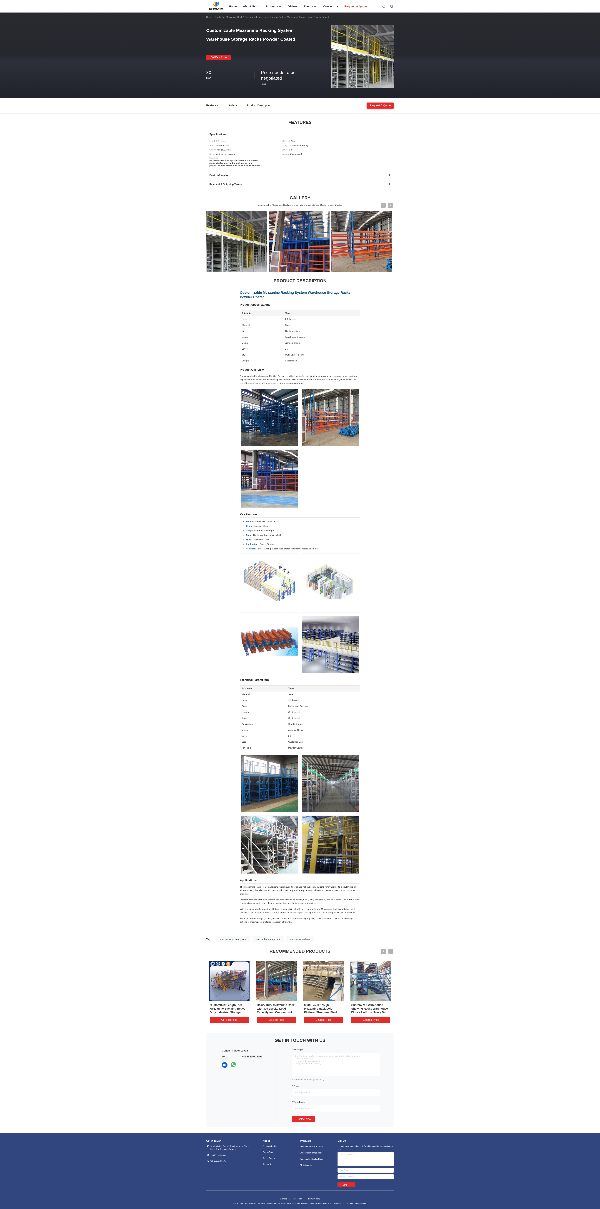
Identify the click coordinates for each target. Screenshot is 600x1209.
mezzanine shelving (300, 939)
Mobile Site (297, 1199)
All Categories (306, 1165)
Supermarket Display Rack (311, 1159)
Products (219, 17)
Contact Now (304, 1119)
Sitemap (283, 1199)
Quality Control (268, 1158)
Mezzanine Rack (234, 17)
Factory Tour (267, 1152)
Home (209, 17)
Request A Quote (380, 105)
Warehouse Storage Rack (311, 1153)
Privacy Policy (314, 1199)
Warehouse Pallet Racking (311, 1147)
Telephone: (299, 1102)
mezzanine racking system (233, 939)
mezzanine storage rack (268, 939)
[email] (225, 1065)
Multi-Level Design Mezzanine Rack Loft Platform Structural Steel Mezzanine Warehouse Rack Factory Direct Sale (322, 1012)
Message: (298, 1049)
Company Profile (269, 1146)
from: (296, 1086)
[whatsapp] (233, 1065)
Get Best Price (219, 57)
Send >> (346, 1185)
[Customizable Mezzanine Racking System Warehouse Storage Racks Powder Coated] (362, 56)
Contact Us (267, 1164)
